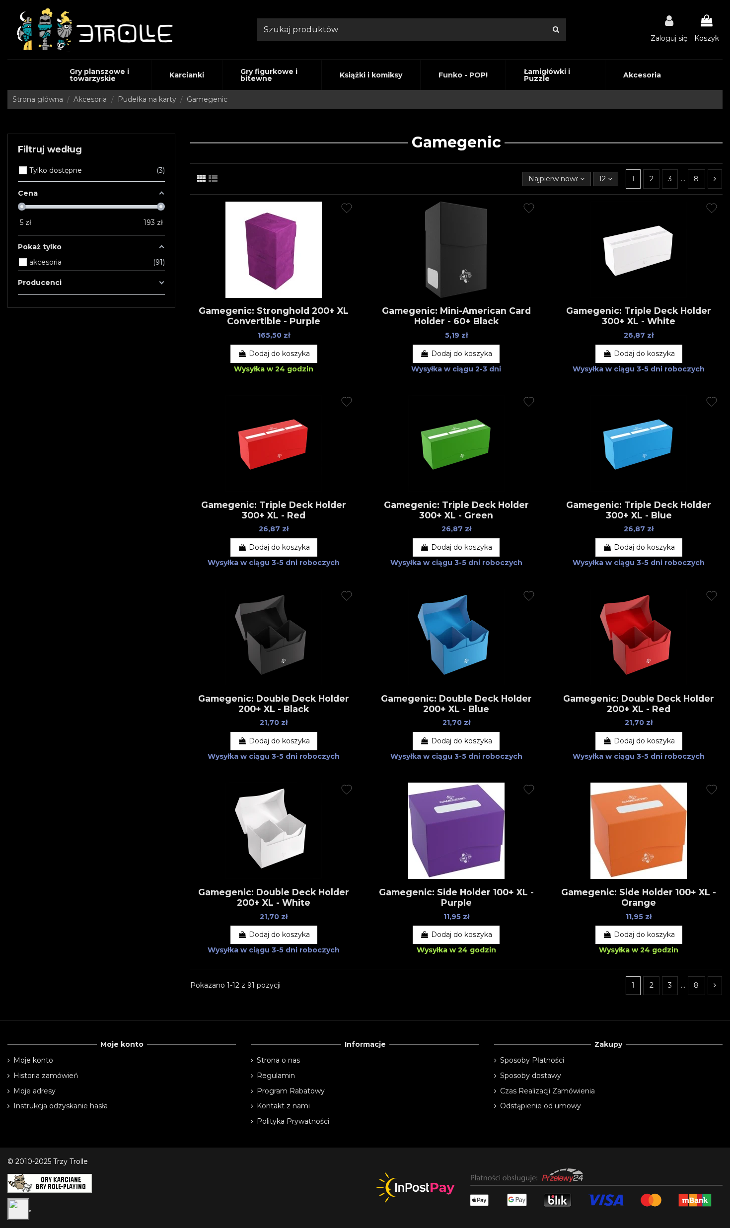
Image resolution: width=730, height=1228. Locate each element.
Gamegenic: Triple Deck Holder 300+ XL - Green (456, 510)
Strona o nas (278, 1060)
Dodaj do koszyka (279, 353)
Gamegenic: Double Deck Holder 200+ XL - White (273, 897)
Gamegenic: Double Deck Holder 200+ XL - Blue (456, 703)
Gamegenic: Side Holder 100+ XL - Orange (638, 897)
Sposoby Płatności (532, 1060)
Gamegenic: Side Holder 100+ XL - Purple (456, 897)
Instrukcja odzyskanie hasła (60, 1105)
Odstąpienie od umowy (540, 1105)
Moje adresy (34, 1090)
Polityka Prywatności (293, 1121)
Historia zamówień (45, 1075)
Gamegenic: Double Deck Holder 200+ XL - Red (638, 703)
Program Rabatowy (291, 1090)
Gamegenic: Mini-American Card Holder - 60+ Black (456, 315)
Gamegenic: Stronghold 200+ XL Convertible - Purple (274, 315)
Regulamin (276, 1075)
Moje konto (33, 1060)
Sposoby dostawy (530, 1075)
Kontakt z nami (283, 1105)
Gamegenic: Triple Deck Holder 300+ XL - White (638, 315)
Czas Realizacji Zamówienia (547, 1090)
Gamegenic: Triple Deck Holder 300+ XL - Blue (638, 510)
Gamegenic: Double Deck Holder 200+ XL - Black (273, 703)
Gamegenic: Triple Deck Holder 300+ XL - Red (273, 510)
